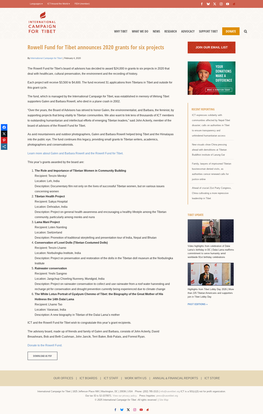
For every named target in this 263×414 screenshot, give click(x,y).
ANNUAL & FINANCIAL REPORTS (175, 378)
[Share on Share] (4, 146)
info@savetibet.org (170, 391)
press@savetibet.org (167, 395)
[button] (245, 31)
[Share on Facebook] (4, 127)
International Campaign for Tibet (46, 58)
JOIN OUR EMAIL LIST (212, 47)
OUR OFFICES (63, 378)
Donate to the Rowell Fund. (45, 345)
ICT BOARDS (88, 378)
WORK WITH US (136, 378)
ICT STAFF (111, 378)
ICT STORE (212, 378)
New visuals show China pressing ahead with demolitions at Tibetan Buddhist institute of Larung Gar (209, 149)
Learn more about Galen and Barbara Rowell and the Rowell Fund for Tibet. (75, 153)
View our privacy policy (125, 395)
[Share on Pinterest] (4, 140)
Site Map (163, 399)
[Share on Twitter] (4, 134)
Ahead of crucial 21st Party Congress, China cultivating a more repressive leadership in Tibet (212, 193)
